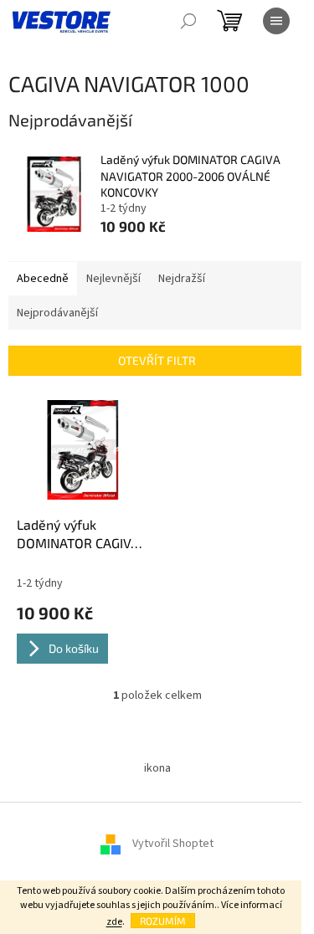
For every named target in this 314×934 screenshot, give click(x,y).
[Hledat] (188, 21)
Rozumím (163, 920)
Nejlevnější (113, 278)
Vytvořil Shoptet (173, 843)
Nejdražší (181, 278)
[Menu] (276, 21)
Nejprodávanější (57, 313)
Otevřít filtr (157, 360)
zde (114, 922)
